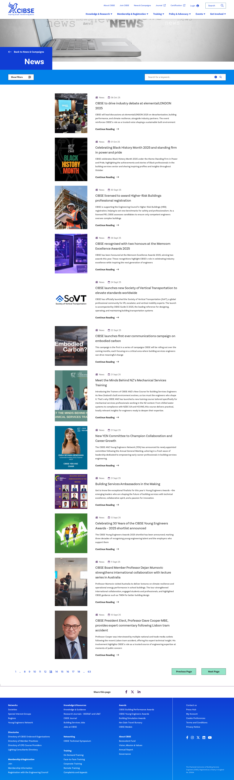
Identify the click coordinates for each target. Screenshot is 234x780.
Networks (13, 705)
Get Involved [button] (216, 13)
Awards (122, 705)
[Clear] (216, 77)
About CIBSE (109, 5)
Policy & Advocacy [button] (178, 13)
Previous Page (184, 671)
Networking (69, 736)
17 (73, 671)
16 (67, 671)
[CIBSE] (21, 10)
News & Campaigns (142, 5)
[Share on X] (132, 692)
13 (51, 671)
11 (40, 671)
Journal (159, 5)
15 (62, 671)
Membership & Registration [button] (131, 13)
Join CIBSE (124, 5)
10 (34, 671)
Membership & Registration (21, 759)
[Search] (222, 5)
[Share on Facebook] (126, 692)
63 (89, 671)
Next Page (213, 671)
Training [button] (157, 13)
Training (67, 750)
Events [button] (199, 13)
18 (78, 671)
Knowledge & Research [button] (98, 13)
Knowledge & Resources (75, 705)
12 (45, 671)
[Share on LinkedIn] (139, 692)
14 (56, 671)
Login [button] (192, 5)
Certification (176, 5)
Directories (13, 732)
